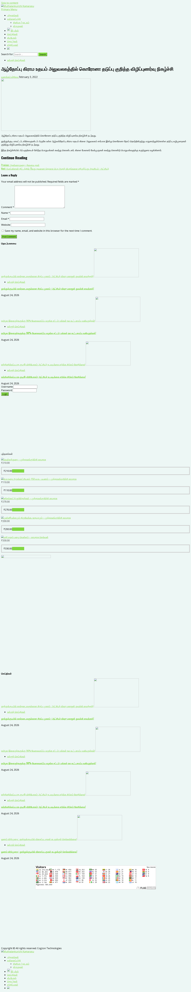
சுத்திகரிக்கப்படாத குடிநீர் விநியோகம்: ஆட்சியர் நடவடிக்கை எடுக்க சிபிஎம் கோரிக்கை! (43, 364)
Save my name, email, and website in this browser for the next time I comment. (48, 230)
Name (5, 212)
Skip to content (9, 2)
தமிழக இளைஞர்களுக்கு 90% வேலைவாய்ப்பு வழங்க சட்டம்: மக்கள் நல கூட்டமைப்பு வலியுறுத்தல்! (48, 320)
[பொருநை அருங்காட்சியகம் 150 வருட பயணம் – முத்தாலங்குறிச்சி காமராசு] (39, 479)
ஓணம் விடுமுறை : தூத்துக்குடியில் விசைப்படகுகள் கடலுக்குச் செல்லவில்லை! (39, 839)
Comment (7, 207)
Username (7, 386)
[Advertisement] (90, 426)
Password (7, 390)
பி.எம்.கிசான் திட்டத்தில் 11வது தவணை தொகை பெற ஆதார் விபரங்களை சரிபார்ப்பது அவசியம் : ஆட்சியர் (55, 168)
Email (5, 218)
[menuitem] (13, 957)
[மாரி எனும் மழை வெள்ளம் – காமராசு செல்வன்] (24, 537)
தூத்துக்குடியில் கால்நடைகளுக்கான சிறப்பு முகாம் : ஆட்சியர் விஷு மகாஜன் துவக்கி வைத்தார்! (47, 276)
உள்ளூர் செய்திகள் (16, 60)
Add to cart (18, 471)
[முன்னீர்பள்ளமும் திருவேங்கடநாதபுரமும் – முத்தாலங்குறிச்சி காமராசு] (36, 517)
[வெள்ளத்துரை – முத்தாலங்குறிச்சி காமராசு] (23, 459)
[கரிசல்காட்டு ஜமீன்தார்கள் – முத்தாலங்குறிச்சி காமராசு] (29, 498)
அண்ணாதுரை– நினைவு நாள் (20, 165)
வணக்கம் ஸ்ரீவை (10, 77)
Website (5, 224)
